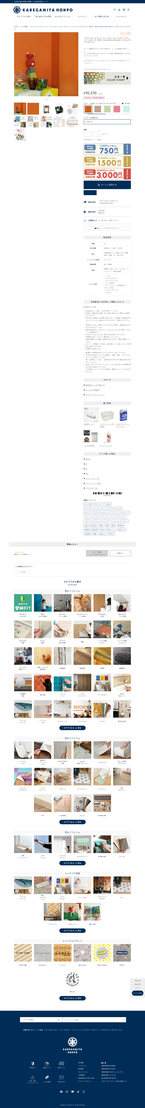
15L (87, 474)
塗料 (101, 525)
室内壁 (87, 529)
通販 (95, 534)
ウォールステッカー (51, 1030)
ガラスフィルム (116, 1030)
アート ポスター (64, 1030)
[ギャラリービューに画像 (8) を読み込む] (46, 122)
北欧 (86, 525)
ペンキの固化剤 (89, 445)
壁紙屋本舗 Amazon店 (108, 1069)
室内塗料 (120, 525)
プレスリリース (82, 1072)
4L (86, 469)
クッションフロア (83, 1030)
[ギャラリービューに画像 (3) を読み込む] (46, 109)
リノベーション (120, 517)
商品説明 (138, 984)
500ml (87, 459)
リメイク (106, 521)
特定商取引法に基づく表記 (86, 1078)
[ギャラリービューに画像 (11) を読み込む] (20, 135)
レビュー (138, 987)
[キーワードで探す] (123, 1019)
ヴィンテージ (124, 521)
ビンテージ (125, 513)
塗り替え (93, 525)
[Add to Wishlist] (90, 192)
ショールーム (82, 1065)
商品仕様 (138, 980)
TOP (15, 26)
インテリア (107, 508)
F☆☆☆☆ (99, 504)
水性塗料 (87, 534)
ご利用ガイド (92, 220)
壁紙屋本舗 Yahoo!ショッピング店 (112, 1072)
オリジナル (117, 508)
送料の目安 (92, 212)
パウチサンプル (91, 488)
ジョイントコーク (106, 445)
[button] (128, 9)
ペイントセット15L (93, 483)
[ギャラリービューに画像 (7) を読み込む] (33, 122)
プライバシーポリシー (85, 1081)
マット (103, 517)
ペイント (87, 517)
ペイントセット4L (92, 478)
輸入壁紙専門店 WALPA (109, 1078)
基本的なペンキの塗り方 (95, 385)
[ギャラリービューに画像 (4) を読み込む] (59, 109)
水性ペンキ (121, 529)
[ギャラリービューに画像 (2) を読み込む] (33, 109)
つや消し (107, 504)
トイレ (117, 513)
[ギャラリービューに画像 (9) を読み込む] (59, 122)
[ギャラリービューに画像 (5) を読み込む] (72, 109)
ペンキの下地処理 (92, 390)
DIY (91, 504)
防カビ (112, 534)
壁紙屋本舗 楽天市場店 (108, 1065)
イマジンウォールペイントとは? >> (97, 69)
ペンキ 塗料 (23, 26)
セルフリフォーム (106, 513)
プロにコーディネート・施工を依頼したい (114, 1081)
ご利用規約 (81, 1075)
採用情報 (80, 1069)
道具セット (103, 534)
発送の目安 (92, 202)
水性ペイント (111, 529)
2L (86, 464)
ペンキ (96, 517)
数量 (85, 129)
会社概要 (80, 1062)
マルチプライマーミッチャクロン (123, 425)
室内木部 (95, 529)
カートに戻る (137, 993)
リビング (87, 521)
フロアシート (95, 1030)
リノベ (110, 517)
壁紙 (113, 525)
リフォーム (97, 521)
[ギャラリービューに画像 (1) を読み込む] (20, 109)
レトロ (114, 521)
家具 (102, 529)
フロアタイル (105, 1030)
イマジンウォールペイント (93, 508)
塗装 (107, 525)
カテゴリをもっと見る (72, 728)
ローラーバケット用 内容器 (107, 425)
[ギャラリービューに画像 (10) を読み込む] (72, 122)
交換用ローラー (89, 424)
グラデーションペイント (95, 395)
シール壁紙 (39, 1030)
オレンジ (87, 513)
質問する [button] (120, 553)
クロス (96, 513)
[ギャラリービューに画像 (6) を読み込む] (20, 122)
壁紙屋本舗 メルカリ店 (108, 1075)
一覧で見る (127, 103)
